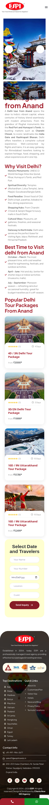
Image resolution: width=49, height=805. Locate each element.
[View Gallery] (38, 322)
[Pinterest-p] (39, 780)
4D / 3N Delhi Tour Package (20, 355)
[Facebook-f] (9, 780)
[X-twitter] (32, 780)
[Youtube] (24, 780)
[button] (9, 49)
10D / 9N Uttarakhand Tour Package (23, 467)
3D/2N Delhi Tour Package (19, 411)
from (10, 362)
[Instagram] (17, 780)
